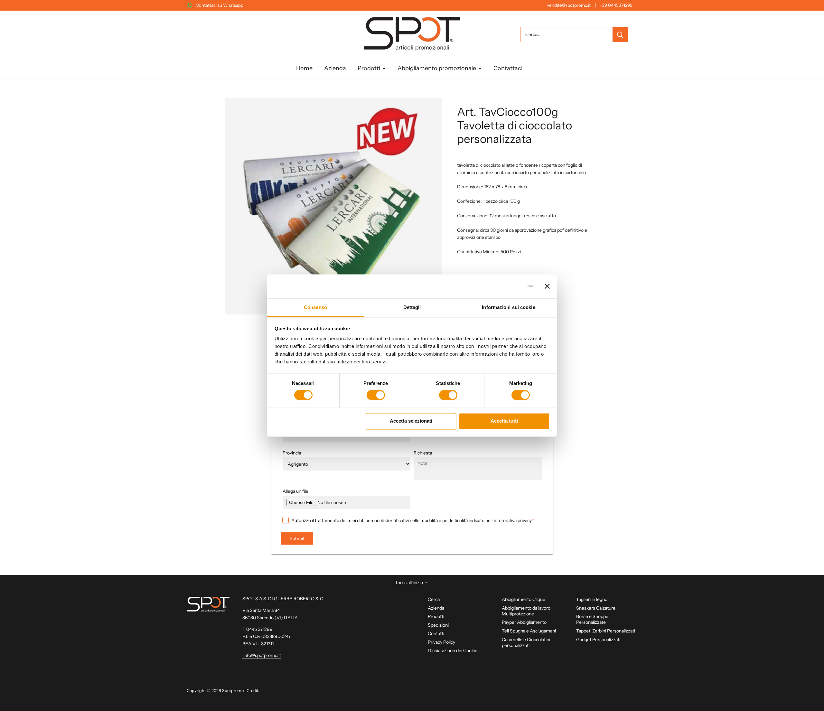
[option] (333, 206)
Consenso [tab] (315, 307)
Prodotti (436, 616)
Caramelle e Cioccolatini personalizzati (526, 642)
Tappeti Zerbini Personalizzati (605, 631)
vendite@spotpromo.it (569, 5)
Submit (297, 538)
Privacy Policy (441, 642)
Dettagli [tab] (412, 307)
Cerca (434, 599)
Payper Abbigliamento (524, 622)
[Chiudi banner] (547, 286)
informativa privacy (513, 520)
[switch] (376, 395)
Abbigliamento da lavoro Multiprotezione (526, 611)
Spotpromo (233, 690)
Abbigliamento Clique (523, 599)
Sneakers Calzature (595, 608)
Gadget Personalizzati (598, 639)
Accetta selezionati (411, 421)
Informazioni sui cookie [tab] (508, 307)
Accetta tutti (504, 421)
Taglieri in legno (591, 599)
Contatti (436, 633)
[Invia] (620, 34)
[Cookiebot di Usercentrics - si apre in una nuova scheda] (504, 286)
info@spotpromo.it (261, 655)
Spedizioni (438, 625)
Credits (253, 690)
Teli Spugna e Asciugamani (529, 631)
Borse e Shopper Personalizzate (593, 619)
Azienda (436, 608)
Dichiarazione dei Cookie (452, 650)
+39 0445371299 (616, 5)
